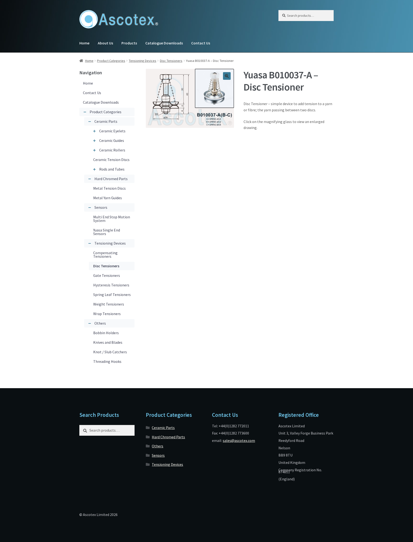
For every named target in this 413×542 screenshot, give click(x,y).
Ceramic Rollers (112, 150)
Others (100, 323)
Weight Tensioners (108, 304)
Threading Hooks (107, 361)
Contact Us (200, 43)
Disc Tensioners (171, 61)
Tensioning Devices (142, 61)
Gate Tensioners (106, 275)
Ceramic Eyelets (112, 131)
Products (129, 43)
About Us (105, 43)
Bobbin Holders (106, 332)
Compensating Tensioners (105, 254)
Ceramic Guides (111, 140)
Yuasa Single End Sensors (106, 232)
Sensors (100, 207)
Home (84, 43)
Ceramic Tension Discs (111, 159)
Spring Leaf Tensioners (112, 294)
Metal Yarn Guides (107, 197)
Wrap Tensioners (107, 313)
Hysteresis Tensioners (111, 285)
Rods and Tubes (112, 169)
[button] (227, 76)
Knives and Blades (107, 342)
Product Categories (111, 61)
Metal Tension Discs (109, 188)
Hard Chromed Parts (111, 178)
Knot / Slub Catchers (110, 351)
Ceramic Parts (105, 121)
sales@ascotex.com (239, 440)
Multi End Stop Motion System (111, 219)
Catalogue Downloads (164, 43)
